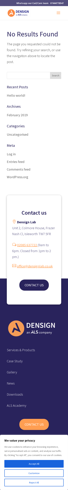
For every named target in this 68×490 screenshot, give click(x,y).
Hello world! (16, 95)
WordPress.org (17, 177)
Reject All (34, 482)
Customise (34, 473)
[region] (34, 462)
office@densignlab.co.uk (35, 266)
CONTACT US (34, 285)
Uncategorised (17, 134)
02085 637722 (27, 245)
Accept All (34, 463)
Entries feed (15, 161)
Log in (11, 154)
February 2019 (17, 115)
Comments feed (18, 169)
